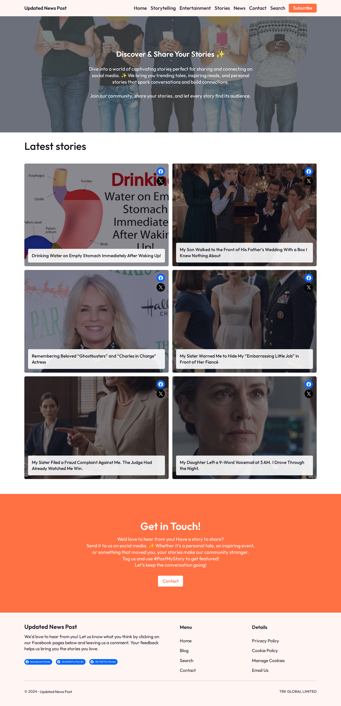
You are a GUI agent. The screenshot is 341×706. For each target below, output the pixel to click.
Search (186, 660)
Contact (171, 581)
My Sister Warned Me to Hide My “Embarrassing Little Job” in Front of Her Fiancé (239, 359)
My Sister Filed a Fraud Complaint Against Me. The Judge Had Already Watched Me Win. (92, 465)
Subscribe (302, 8)
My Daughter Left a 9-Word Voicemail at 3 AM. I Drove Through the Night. (242, 465)
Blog (184, 650)
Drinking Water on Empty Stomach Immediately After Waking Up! (96, 255)
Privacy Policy (265, 641)
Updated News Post (45, 8)
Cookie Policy (265, 650)
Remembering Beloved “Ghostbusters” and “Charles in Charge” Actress (94, 359)
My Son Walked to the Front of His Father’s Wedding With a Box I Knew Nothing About (243, 252)
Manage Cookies (268, 660)
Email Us (260, 670)
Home (186, 641)
